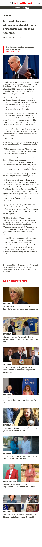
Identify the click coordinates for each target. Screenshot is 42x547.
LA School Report (21, 3)
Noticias (7, 16)
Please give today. (12, 51)
